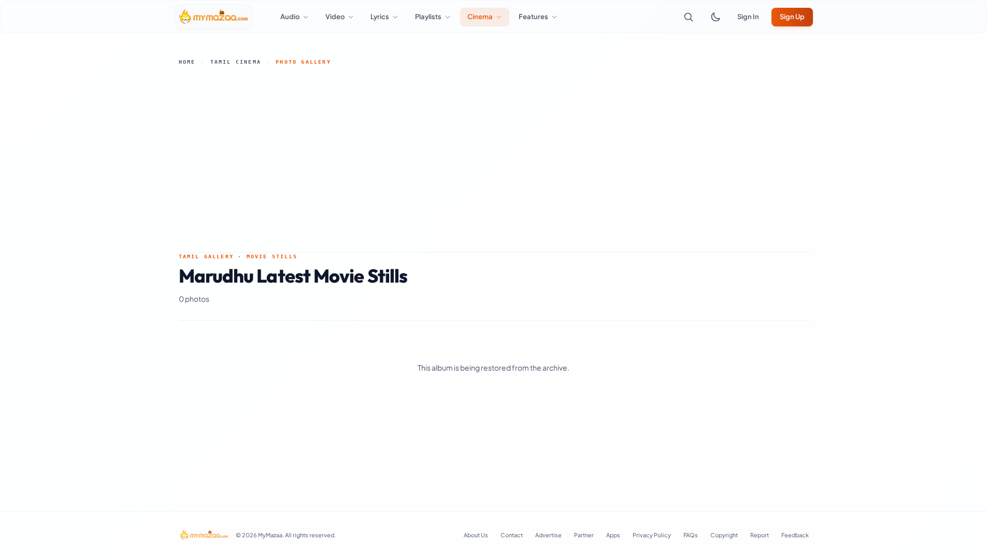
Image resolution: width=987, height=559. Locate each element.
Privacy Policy (652, 535)
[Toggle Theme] (715, 17)
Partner (584, 535)
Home (187, 62)
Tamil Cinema (235, 62)
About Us (476, 535)
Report (759, 535)
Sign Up (792, 16)
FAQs (690, 535)
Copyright (724, 535)
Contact (511, 535)
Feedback (795, 535)
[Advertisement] (494, 158)
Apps (613, 535)
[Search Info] (688, 17)
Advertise (548, 535)
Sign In (748, 16)
